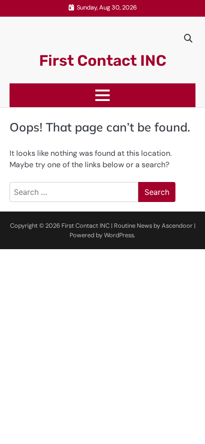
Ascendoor (177, 226)
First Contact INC (102, 60)
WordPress (119, 235)
